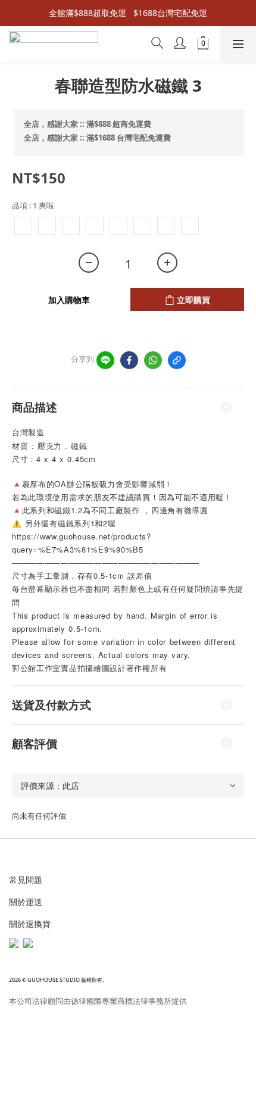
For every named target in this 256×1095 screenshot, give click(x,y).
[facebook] (129, 360)
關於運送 (25, 901)
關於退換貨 (30, 923)
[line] (105, 360)
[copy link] (177, 360)
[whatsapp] (153, 360)
